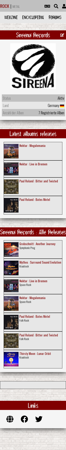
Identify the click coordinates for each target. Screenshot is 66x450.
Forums (55, 17)
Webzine (11, 17)
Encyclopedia (33, 17)
